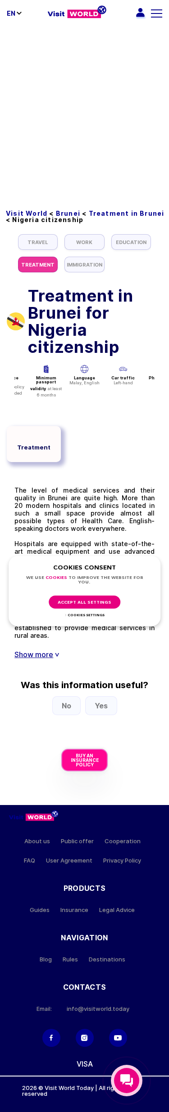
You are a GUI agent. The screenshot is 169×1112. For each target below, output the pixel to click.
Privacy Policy (122, 860)
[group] (38, 242)
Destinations (107, 959)
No (66, 705)
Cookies (56, 577)
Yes (101, 705)
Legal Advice (117, 910)
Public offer (77, 841)
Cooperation (123, 841)
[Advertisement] (84, 115)
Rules (70, 959)
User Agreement (69, 860)
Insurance (74, 910)
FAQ (29, 860)
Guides (40, 910)
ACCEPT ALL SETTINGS (84, 602)
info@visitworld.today (98, 1009)
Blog (46, 959)
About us (37, 841)
